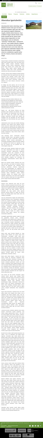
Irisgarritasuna (35, 14)
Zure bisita (4, 14)
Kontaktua (8, 426)
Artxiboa (28, 14)
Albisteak (4, 16)
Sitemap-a (3, 426)
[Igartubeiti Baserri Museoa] (7, 5)
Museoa (10, 14)
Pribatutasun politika (13, 425)
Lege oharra (4, 425)
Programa (16, 14)
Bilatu (36, 3)
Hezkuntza (22, 14)
